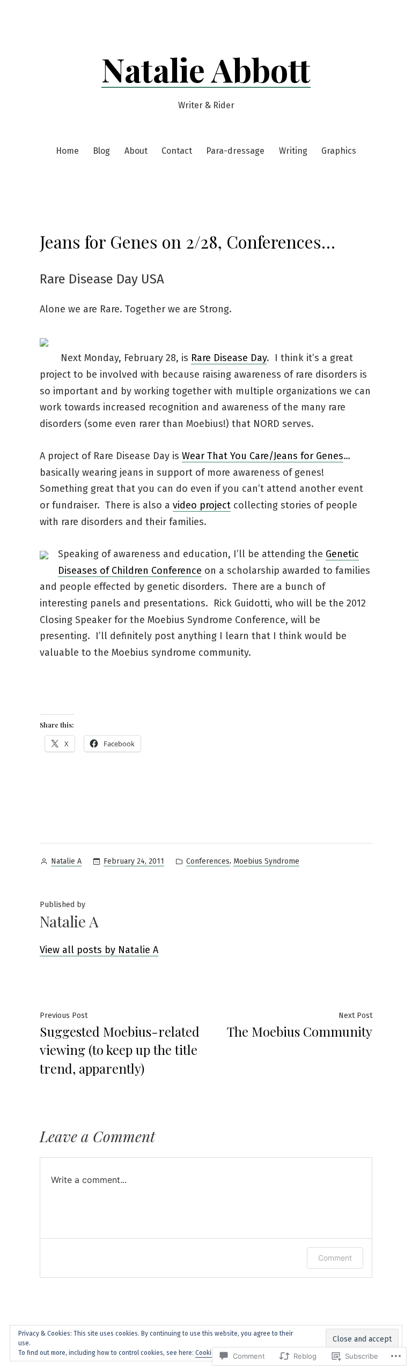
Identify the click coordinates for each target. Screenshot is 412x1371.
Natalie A (66, 861)
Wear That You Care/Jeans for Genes (262, 456)
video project (202, 505)
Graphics (338, 151)
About (136, 151)
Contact (176, 151)
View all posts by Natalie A (99, 950)
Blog (101, 151)
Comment (335, 1257)
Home (67, 151)
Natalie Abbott (206, 69)
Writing (293, 151)
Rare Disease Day (229, 358)
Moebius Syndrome (266, 861)
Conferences (208, 861)
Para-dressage (235, 151)
